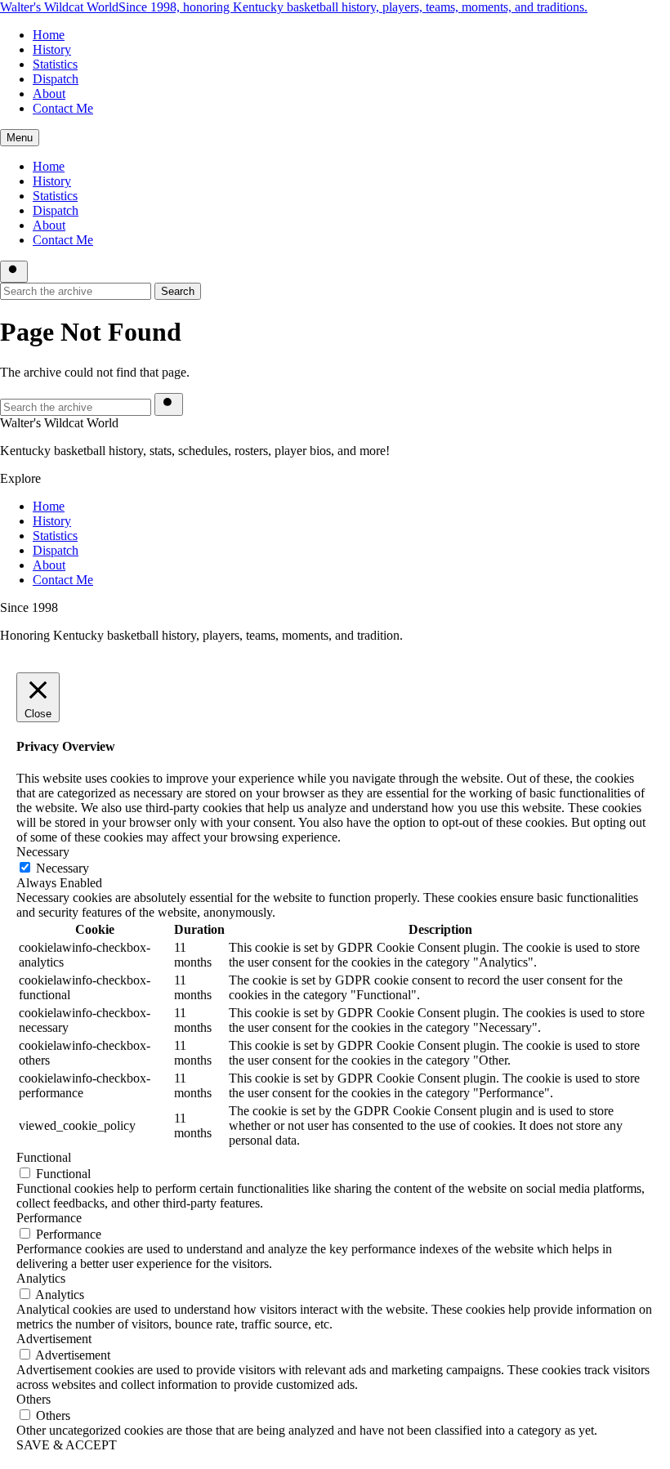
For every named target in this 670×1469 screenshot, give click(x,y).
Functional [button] (43, 1157)
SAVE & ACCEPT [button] (66, 1445)
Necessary (62, 868)
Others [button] (33, 1399)
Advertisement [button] (54, 1339)
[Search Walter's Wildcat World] (14, 272)
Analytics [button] (40, 1278)
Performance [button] (49, 1218)
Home (49, 35)
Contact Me (63, 108)
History (52, 49)
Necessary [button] (42, 852)
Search (177, 291)
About (49, 93)
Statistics (55, 64)
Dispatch (55, 79)
